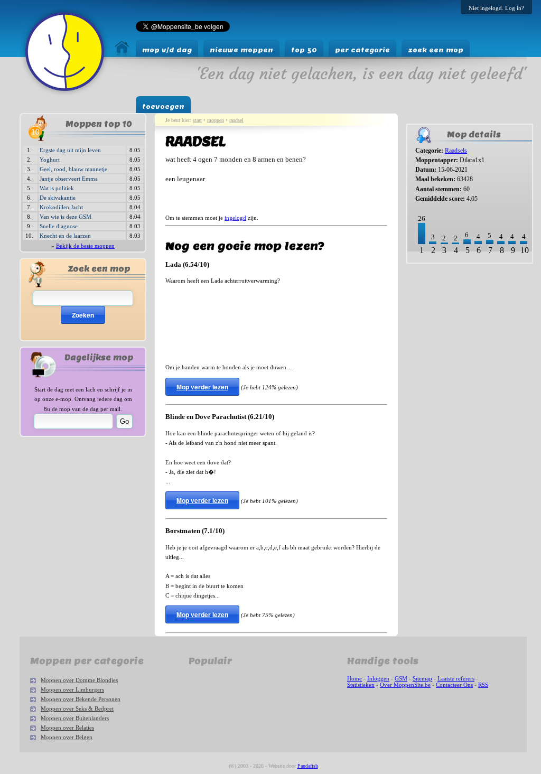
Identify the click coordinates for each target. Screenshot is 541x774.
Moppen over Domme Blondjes (79, 680)
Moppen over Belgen (66, 737)
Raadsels (456, 150)
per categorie (362, 50)
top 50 (304, 50)
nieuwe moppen (241, 50)
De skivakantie (58, 197)
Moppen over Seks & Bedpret (77, 708)
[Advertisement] (439, 302)
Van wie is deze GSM (65, 216)
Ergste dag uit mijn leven (70, 150)
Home (354, 678)
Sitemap (422, 678)
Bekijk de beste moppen (85, 246)
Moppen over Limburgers (72, 689)
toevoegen (163, 106)
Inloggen (378, 678)
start (197, 120)
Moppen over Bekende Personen (80, 699)
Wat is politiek (57, 188)
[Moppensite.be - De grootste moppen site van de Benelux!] (122, 53)
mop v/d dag (167, 50)
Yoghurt (50, 159)
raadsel (236, 120)
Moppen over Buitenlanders (75, 718)
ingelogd (235, 218)
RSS (483, 685)
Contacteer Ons (454, 685)
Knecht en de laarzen (65, 235)
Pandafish (307, 766)
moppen (215, 120)
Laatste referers (455, 678)
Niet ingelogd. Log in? (496, 8)
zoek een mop (435, 50)
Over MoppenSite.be (405, 685)
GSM (401, 678)
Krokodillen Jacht (61, 207)
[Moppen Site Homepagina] (65, 93)
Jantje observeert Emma (69, 178)
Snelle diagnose (59, 226)
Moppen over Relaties (67, 727)
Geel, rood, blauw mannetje (73, 169)
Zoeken (83, 315)
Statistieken (361, 685)
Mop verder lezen (202, 386)
